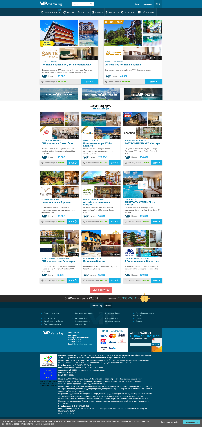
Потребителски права (52, 313)
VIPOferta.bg (97, 305)
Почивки (139, 318)
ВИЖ (89, 81)
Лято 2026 (71, 12)
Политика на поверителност (84, 313)
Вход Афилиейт (80, 324)
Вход (137, 4)
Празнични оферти (112, 318)
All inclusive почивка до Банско (97, 203)
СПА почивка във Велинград (58, 261)
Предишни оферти (81, 318)
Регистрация (147, 4)
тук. (32, 424)
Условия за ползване (82, 321)
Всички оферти (53, 11)
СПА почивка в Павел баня (57, 143)
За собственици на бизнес (53, 321)
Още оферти (99, 289)
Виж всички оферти (101, 108)
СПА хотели (114, 12)
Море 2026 (85, 12)
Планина (99, 12)
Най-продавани (148, 12)
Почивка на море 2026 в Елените (97, 144)
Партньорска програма (52, 324)
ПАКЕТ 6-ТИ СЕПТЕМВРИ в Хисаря (140, 203)
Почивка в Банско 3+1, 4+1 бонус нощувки (66, 64)
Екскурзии (139, 321)
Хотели (108, 305)
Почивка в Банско (94, 261)
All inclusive (130, 12)
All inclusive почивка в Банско (123, 64)
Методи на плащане (112, 321)
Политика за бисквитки (113, 313)
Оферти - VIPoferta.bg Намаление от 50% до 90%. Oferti (51, 4)
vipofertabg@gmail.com (82, 344)
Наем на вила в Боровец (56, 202)
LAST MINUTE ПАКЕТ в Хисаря (142, 143)
